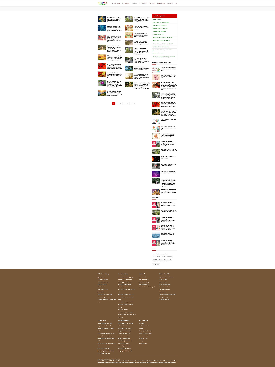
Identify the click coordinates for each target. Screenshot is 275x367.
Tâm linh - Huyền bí (103, 279)
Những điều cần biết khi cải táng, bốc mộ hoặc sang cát (169, 150)
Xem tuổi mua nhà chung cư (105, 336)
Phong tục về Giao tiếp (145, 333)
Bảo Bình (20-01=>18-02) (124, 348)
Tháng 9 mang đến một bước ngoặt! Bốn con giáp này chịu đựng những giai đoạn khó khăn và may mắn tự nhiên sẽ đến (141, 51)
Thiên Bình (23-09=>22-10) (125, 341)
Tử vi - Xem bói (142, 3)
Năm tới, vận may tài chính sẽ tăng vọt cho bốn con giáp (168, 77)
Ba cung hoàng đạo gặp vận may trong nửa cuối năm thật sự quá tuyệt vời (141, 43)
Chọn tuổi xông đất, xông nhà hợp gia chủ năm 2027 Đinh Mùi (141, 28)
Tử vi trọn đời (163, 279)
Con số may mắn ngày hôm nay (167, 294)
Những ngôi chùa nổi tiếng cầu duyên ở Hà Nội (168, 165)
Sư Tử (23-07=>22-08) (124, 336)
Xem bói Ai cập (163, 282)
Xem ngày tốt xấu (164, 254)
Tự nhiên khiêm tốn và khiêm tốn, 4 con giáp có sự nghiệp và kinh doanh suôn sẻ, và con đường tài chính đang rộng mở (113, 48)
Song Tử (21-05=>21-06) (124, 331)
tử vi (161, 261)
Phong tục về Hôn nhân (145, 331)
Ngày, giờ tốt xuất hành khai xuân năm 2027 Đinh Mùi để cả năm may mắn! (141, 35)
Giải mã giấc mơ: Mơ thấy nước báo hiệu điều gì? (167, 234)
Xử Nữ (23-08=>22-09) (124, 338)
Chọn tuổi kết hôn (144, 279)
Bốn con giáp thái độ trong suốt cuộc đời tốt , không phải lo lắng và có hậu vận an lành (168, 191)
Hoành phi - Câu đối (144, 326)
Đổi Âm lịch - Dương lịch (125, 279)
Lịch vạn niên (167, 259)
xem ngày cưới (156, 256)
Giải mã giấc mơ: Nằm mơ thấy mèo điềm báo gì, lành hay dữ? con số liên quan (168, 204)
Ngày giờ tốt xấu (102, 284)
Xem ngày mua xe (123, 309)
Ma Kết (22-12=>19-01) (123, 326)
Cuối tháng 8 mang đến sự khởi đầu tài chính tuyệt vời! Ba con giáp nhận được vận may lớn (141, 76)
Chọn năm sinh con (144, 284)
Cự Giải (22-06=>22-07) (124, 333)
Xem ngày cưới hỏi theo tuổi (126, 294)
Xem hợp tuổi (142, 277)
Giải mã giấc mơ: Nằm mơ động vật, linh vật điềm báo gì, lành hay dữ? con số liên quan (169, 143)
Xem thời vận (162, 292)
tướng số (166, 261)
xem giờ (155, 259)
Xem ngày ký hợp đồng (124, 284)
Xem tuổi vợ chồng (144, 282)
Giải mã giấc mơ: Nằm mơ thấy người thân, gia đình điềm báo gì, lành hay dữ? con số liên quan (168, 227)
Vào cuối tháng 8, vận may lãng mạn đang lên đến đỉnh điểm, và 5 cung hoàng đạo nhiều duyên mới (114, 93)
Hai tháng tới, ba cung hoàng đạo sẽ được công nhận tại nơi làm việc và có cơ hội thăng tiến (141, 60)
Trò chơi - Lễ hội (143, 338)
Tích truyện (142, 323)
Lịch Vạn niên (101, 277)
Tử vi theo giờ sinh (164, 287)
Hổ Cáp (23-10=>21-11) (123, 343)
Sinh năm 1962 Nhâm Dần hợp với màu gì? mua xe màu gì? (168, 128)
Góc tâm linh (170, 3)
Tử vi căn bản (101, 287)
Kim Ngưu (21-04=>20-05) (124, 328)
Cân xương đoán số (164, 289)
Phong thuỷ (152, 3)
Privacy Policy (101, 360)
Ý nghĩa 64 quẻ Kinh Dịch (104, 297)
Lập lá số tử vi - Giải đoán (166, 277)
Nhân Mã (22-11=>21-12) (124, 346)
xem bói (160, 259)
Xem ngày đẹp (125, 3)
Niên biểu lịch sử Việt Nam (105, 294)
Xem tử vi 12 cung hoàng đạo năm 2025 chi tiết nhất (168, 172)
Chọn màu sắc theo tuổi (104, 326)
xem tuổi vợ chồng (167, 256)
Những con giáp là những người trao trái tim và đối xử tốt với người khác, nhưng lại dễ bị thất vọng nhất (113, 39)
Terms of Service (110, 360)
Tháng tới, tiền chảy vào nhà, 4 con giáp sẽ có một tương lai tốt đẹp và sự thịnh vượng (113, 20)
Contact (104, 359)
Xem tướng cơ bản (103, 289)
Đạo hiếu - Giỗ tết (143, 336)
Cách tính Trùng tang (104, 348)
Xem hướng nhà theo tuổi (105, 323)
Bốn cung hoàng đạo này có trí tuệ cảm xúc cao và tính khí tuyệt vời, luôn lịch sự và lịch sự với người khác (114, 29)
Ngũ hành (134, 3)
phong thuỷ (156, 264)
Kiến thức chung (116, 3)
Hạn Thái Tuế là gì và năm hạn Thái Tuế (168, 157)
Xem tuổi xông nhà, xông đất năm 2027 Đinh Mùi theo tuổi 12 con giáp (127, 314)
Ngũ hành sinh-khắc (103, 282)
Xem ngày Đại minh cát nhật (125, 302)
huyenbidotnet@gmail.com (113, 359)
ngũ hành (155, 261)
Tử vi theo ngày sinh (164, 284)
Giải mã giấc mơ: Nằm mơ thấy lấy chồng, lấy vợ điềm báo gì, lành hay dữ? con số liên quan (168, 242)
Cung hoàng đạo (161, 3)
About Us (117, 360)
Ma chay (141, 341)
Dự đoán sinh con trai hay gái (147, 287)
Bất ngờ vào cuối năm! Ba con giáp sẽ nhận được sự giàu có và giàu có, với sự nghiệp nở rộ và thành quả (114, 66)
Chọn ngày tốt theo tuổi (125, 282)
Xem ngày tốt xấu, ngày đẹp (125, 277)
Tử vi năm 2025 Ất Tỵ (164, 299)
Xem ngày (155, 254)
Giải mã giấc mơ (143, 343)
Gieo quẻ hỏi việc (163, 297)
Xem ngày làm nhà (123, 287)
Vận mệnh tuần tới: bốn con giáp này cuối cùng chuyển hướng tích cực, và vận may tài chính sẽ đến (141, 20)
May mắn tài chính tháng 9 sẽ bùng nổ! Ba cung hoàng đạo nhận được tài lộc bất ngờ (114, 75)
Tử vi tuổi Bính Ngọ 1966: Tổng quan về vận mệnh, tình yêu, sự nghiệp (168, 136)
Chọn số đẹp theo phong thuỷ (106, 333)
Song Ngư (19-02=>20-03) (125, 351)
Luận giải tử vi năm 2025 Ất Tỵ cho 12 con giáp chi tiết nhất (168, 69)
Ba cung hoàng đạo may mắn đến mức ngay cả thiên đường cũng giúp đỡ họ (141, 68)
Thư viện (141, 328)
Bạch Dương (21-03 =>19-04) (125, 323)
